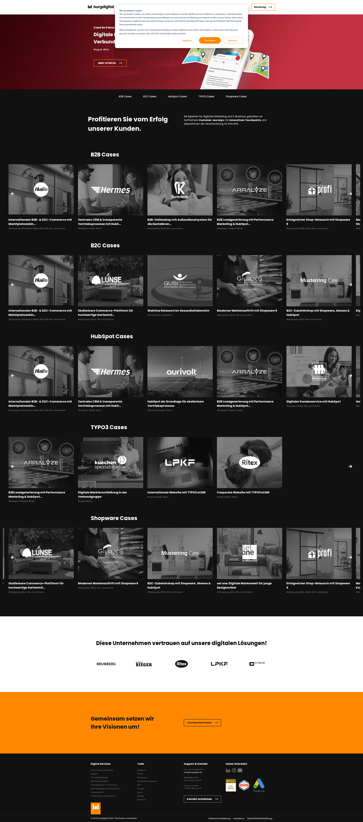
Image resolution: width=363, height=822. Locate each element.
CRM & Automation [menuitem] (99, 781)
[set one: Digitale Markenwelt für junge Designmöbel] (41, 553)
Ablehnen (232, 40)
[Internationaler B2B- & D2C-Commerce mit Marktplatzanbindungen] (41, 189)
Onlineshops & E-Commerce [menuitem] (104, 785)
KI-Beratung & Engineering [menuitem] (103, 796)
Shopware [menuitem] (142, 777)
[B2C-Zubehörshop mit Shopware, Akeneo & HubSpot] (319, 280)
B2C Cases (149, 96)
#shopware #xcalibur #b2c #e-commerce (170, 592)
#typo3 (98, 49)
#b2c (106, 49)
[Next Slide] (350, 193)
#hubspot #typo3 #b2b (230, 228)
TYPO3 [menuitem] (140, 774)
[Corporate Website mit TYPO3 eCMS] (249, 462)
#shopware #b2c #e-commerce (95, 319)
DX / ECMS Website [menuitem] (99, 777)
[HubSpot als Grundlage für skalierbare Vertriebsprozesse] (180, 371)
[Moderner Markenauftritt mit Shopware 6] (249, 280)
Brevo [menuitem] (140, 792)
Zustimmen (210, 40)
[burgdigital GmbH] (106, 7)
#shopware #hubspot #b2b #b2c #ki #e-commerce (37, 228)
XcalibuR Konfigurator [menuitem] (147, 781)
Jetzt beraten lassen (199, 722)
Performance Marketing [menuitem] (102, 770)
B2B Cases (125, 96)
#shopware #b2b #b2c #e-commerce (307, 228)
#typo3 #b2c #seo (227, 496)
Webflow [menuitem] (141, 799)
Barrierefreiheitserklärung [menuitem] (259, 818)
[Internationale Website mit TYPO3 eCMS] (180, 462)
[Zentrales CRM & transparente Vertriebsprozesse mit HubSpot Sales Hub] (110, 189)
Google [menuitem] (140, 788)
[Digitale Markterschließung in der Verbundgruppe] (110, 462)
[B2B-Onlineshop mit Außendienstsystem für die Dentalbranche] (180, 189)
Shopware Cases (236, 96)
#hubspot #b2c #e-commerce (303, 405)
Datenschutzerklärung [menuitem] (220, 818)
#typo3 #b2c (85, 501)
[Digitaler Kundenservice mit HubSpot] (319, 371)
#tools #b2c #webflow (159, 315)
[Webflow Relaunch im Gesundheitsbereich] (180, 280)
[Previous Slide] (12, 193)
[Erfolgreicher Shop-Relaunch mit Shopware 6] (319, 189)
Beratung (260, 7)
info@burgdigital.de (193, 772)
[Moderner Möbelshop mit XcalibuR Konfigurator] (180, 553)
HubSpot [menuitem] (141, 770)
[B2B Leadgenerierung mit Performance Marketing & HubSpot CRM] (249, 189)
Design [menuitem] (94, 774)
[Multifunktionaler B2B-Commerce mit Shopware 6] (249, 553)
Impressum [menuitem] (239, 818)
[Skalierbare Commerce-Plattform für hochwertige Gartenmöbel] (110, 280)
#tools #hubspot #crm (160, 410)
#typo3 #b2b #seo (157, 496)
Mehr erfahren (107, 64)
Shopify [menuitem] (140, 796)
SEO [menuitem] (139, 785)
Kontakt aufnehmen (199, 799)
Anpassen (187, 40)
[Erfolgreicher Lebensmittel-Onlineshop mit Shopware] (319, 553)
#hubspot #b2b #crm (90, 228)
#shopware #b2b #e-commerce (165, 228)
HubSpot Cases (177, 96)
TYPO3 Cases (206, 96)
